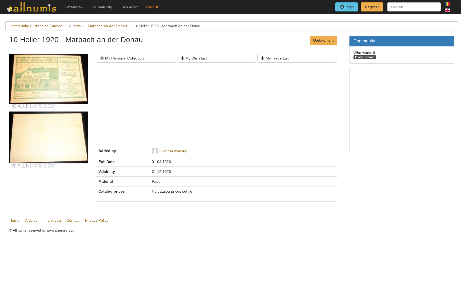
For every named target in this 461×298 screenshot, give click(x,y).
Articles (31, 220)
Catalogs (73, 7)
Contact (73, 220)
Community (102, 7)
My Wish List (195, 58)
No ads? (130, 7)
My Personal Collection (124, 58)
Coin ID (153, 7)
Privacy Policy (96, 220)
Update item (323, 40)
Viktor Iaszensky (173, 151)
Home (14, 220)
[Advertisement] (216, 106)
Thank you (52, 220)
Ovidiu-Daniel (364, 57)
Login (348, 7)
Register (372, 7)
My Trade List (277, 58)
